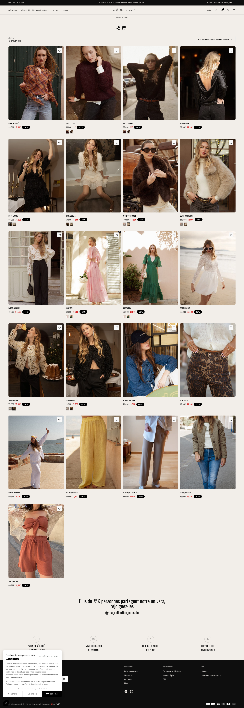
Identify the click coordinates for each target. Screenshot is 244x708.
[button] (208, 10)
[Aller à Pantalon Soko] (36, 452)
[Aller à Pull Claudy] (93, 83)
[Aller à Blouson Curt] (208, 452)
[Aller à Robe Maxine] (208, 268)
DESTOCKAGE (12, 10)
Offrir (126, 683)
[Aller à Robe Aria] (93, 268)
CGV (164, 679)
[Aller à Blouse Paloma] (150, 360)
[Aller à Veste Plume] (36, 360)
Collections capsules (131, 671)
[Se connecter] (227, 10)
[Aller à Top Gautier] (36, 541)
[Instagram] (131, 691)
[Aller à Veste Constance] (150, 175)
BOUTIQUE (56, 10)
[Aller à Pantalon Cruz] (36, 268)
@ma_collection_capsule (122, 612)
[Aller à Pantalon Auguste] (150, 452)
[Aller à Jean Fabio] (208, 360)
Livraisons (204, 671)
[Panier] (234, 10)
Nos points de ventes (16, 3)
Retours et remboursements (211, 675)
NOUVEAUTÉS (25, 10)
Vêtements (128, 675)
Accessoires (128, 679)
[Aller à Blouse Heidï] (36, 83)
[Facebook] (126, 691)
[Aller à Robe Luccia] (36, 175)
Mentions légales (168, 675)
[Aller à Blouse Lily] (208, 83)
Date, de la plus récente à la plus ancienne (213, 39)
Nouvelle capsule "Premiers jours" (220, 3)
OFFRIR (66, 10)
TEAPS (58, 704)
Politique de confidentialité (172, 671)
